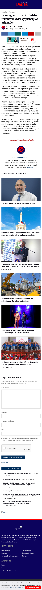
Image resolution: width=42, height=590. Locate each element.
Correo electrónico (8, 421)
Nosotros (4, 568)
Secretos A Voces (28, 553)
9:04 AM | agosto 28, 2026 (10, 487)
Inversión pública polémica (12, 491)
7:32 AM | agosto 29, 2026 (27, 479)
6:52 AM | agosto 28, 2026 (10, 498)
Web (2, 430)
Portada (4, 12)
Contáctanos (13, 542)
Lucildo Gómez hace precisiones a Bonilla (18, 203)
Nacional (12, 12)
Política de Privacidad (8, 571)
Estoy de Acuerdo (33, 587)
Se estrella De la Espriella (11, 479)
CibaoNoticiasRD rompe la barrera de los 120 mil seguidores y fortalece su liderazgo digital (20, 233)
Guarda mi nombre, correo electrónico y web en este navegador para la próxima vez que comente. (20, 440)
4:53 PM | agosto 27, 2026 (10, 505)
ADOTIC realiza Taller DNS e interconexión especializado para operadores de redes (17, 502)
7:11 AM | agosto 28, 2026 (29, 491)
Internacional (5, 550)
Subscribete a (21, 140)
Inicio (3, 565)
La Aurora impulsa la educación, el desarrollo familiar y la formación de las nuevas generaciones (19, 364)
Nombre (4, 412)
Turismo (24, 556)
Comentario (6, 388)
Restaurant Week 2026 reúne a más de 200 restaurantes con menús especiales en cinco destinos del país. (21, 495)
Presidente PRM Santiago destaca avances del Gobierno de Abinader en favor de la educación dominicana (20, 266)
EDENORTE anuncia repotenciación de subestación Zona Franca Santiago (17, 299)
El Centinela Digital (14, 26)
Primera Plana (26, 550)
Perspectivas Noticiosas (9, 556)
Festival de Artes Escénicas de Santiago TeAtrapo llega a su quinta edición (17, 331)
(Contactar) (30, 167)
